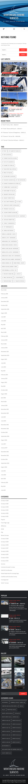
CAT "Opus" (4, 151)
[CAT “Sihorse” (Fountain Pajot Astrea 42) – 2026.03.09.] (14, 84)
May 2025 (3, 324)
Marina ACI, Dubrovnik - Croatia (9, 234)
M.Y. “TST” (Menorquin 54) (7, 226)
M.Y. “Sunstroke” (21, 216)
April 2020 (3, 398)
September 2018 (5, 436)
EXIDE (2, 529)
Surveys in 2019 (4, 541)
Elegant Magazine (15, 782)
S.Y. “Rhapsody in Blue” (7, 281)
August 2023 (4, 359)
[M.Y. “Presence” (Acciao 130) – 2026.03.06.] (4, 109)
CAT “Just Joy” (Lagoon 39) (8, 161)
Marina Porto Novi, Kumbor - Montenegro (11, 259)
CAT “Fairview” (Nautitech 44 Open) (9, 158)
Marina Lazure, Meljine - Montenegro (10, 248)
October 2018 (4, 432)
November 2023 (5, 351)
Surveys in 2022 (4, 513)
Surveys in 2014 (4, 557)
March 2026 (3, 290)
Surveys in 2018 (4, 545)
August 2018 (4, 440)
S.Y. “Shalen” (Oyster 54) (19, 281)
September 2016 (5, 463)
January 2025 (4, 340)
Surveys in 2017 (4, 548)
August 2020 (4, 394)
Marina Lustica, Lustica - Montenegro (10, 252)
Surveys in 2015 (4, 554)
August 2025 (4, 313)
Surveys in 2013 (4, 561)
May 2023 (3, 371)
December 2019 (5, 409)
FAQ (2, 532)
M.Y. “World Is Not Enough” (8, 230)
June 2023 (3, 367)
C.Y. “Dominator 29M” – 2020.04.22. (17, 604)
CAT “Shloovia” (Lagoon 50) (8, 180)
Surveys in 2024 (4, 507)
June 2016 (3, 475)
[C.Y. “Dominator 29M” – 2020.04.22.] (4, 602)
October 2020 (4, 390)
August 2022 (4, 382)
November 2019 (5, 413)
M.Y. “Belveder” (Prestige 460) (8, 194)
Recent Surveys (14, 73)
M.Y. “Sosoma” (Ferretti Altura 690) (9, 212)
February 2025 (4, 336)
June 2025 (3, 321)
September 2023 (5, 355)
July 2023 (3, 363)
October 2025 (4, 305)
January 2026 (4, 297)
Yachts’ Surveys (5, 583)
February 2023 (4, 374)
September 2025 (5, 309)
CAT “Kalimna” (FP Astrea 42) (8, 165)
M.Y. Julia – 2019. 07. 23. (14, 618)
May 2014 (3, 486)
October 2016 (4, 459)
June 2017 (3, 444)
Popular (3, 519)
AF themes (23, 782)
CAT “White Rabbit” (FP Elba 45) (8, 190)
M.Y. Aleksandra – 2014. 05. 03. (16, 642)
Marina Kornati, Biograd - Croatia (9, 245)
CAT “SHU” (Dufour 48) (20, 180)
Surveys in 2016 (4, 551)
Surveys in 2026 (6, 73)
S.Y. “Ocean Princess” (18, 277)
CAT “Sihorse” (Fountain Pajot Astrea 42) (11, 183)
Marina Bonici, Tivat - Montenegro (9, 241)
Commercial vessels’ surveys (8, 567)
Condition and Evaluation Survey (9, 576)
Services (3, 564)
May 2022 (3, 386)
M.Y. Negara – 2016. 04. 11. (15, 629)
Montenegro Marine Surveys (14, 16)
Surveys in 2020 (4, 538)
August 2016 (4, 467)
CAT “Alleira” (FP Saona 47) (14, 151)
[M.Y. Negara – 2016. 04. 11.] (4, 628)
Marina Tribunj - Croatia (19, 263)
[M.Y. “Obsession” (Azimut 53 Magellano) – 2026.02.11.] (4, 115)
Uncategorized (4, 580)
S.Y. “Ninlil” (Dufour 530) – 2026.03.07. (11, 104)
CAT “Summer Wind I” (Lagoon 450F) (9, 187)
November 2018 (5, 428)
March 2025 (3, 332)
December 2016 (5, 451)
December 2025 (5, 301)
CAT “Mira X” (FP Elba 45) (7, 172)
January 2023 (4, 378)
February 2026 (4, 294)
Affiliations (3, 526)
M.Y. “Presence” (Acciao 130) (8, 208)
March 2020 (3, 401)
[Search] (24, 29)
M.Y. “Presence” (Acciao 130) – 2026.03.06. (15, 110)
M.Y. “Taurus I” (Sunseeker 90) (8, 223)
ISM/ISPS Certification (6, 570)
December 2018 (5, 424)
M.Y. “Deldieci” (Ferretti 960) (8, 198)
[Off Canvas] (3, 29)
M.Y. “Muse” (19, 201)
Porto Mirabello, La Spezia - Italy (9, 270)
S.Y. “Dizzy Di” (18, 273)
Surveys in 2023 (4, 510)
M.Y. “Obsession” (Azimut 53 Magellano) (10, 205)
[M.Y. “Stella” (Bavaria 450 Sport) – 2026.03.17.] (14, 69)
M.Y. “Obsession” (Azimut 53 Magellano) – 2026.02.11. (15, 115)
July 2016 (3, 471)
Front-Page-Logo (5, 522)
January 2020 (4, 405)
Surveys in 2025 (4, 503)
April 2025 (3, 328)
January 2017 (4, 448)
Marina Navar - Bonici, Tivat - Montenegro (11, 255)
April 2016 (3, 478)
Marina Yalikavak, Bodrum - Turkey (9, 266)
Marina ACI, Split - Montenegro (8, 237)
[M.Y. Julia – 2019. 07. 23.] (4, 616)
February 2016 (4, 482)
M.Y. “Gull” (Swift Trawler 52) (8, 201)
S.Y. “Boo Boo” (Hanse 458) (7, 273)
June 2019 (3, 421)
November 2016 (5, 455)
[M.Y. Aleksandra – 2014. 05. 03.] (4, 641)
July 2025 (3, 317)
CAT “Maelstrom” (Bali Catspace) (9, 169)
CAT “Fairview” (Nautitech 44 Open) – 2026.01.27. (12, 140)
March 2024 (3, 344)
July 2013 (3, 490)
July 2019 (3, 417)
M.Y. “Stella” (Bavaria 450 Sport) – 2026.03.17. (13, 74)
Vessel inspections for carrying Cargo (10, 573)
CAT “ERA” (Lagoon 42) (6, 154)
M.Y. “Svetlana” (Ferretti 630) (8, 219)
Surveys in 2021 (4, 516)
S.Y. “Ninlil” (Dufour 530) (7, 277)
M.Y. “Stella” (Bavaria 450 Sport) (9, 216)
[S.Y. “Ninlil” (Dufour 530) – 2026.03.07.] (14, 99)
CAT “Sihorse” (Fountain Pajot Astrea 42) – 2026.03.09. (13, 88)
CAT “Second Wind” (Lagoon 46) (8, 176)
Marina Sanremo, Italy (7, 263)
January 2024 (4, 347)
